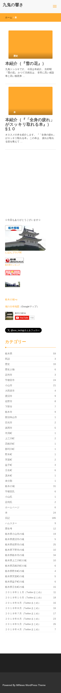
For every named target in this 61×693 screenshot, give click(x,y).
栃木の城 (10, 486)
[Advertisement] (30, 187)
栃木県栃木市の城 (14, 555)
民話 (7, 358)
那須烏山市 (11, 417)
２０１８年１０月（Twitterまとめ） (24, 597)
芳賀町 (8, 459)
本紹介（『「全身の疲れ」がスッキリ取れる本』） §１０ (30, 124)
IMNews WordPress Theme (31, 685)
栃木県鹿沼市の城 (14, 539)
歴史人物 (10, 369)
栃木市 (8, 411)
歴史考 (8, 528)
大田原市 (10, 390)
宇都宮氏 (10, 491)
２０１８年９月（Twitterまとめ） (23, 602)
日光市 (8, 422)
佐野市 (8, 401)
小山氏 (8, 496)
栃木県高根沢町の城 (15, 565)
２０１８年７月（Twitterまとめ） (23, 613)
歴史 (7, 364)
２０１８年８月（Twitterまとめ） (23, 608)
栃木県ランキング (12, 265)
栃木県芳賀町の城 (14, 576)
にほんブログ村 (13, 252)
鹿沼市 (8, 396)
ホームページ (12, 507)
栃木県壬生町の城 (14, 587)
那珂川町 (10, 449)
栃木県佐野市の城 (14, 544)
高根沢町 (10, 443)
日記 (7, 518)
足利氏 (8, 502)
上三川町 (10, 438)
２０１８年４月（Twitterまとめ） (23, 629)
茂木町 (8, 475)
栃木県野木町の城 (14, 571)
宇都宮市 (10, 380)
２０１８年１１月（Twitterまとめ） (24, 592)
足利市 (8, 374)
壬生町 (8, 470)
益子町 (8, 465)
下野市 (8, 406)
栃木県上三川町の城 (15, 560)
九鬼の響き (13, 4)
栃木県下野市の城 (14, 549)
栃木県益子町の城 (14, 581)
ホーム (8, 17)
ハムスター (11, 523)
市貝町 (8, 433)
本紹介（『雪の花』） (25, 63)
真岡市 (8, 427)
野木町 (8, 454)
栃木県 (8, 353)
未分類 (8, 480)
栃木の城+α (11, 299)
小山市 (8, 385)
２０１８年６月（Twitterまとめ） (23, 618)
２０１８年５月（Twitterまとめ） (23, 624)
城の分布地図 (12, 306)
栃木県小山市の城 (14, 533)
